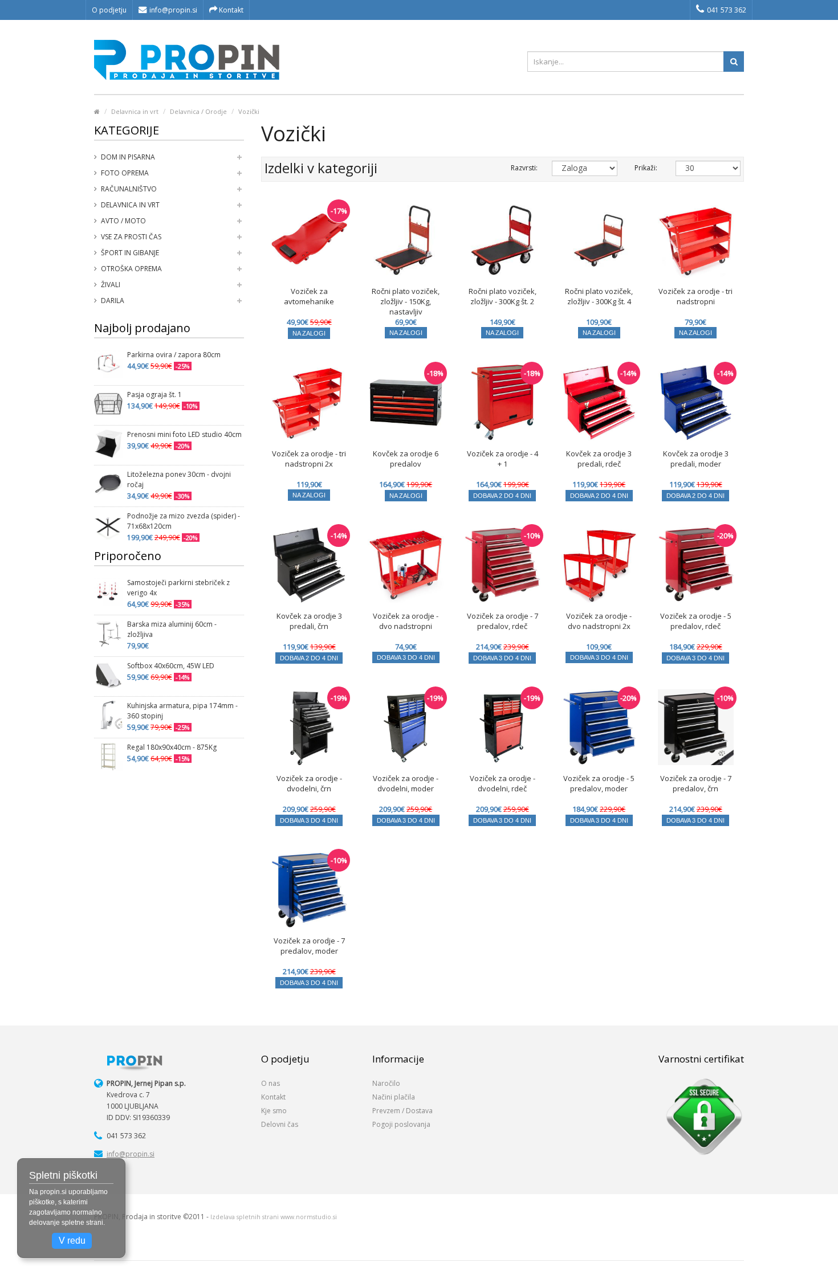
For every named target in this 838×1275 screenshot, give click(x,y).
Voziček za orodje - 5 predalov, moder (598, 783)
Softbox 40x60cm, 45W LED (170, 666)
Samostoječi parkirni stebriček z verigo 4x (178, 588)
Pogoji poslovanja (401, 1124)
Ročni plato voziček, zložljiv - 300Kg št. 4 (599, 296)
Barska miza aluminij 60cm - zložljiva (172, 629)
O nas (270, 1083)
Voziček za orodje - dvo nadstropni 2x (599, 621)
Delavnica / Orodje (198, 111)
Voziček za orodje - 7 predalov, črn (695, 783)
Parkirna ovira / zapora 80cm (174, 354)
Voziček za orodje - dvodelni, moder (405, 783)
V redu (72, 1240)
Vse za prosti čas (131, 237)
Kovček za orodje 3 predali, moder (696, 458)
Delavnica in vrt (134, 111)
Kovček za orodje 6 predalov (405, 458)
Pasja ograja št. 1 (154, 394)
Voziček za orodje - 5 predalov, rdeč (695, 621)
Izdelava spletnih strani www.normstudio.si (273, 1217)
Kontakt (230, 10)
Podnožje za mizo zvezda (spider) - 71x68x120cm (183, 521)
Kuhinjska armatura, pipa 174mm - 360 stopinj (182, 711)
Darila (112, 300)
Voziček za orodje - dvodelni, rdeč (502, 783)
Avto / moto (123, 221)
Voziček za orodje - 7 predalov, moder (309, 945)
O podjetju (109, 10)
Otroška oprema (131, 268)
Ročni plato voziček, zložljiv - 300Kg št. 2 (502, 296)
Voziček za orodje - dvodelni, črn (309, 783)
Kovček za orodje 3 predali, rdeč (599, 458)
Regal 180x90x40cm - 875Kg (172, 747)
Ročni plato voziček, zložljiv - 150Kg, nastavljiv (406, 301)
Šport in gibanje (130, 253)
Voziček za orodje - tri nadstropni (695, 296)
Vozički (248, 111)
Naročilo (386, 1083)
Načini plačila (393, 1097)
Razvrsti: (523, 168)
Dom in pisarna (128, 157)
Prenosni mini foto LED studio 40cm (184, 434)
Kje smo (274, 1110)
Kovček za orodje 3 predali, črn (309, 621)
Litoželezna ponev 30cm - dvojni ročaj (179, 479)
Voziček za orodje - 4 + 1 (502, 458)
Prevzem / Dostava (402, 1110)
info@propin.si (173, 10)
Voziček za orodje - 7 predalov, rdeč (502, 621)
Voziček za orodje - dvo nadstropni (405, 621)
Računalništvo (129, 189)
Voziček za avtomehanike (309, 296)
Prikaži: (645, 168)
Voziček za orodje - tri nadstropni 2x (309, 458)
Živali (110, 284)
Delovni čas (279, 1124)
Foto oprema (125, 173)
